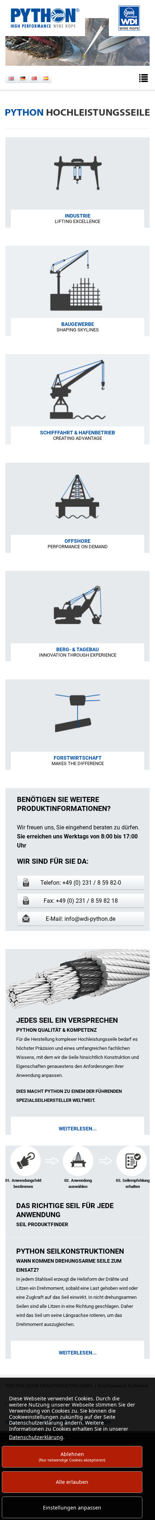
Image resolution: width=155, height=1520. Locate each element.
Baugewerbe (77, 324)
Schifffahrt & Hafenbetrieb (77, 432)
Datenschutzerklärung (36, 1437)
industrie (77, 216)
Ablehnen (72, 1457)
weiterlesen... (78, 1129)
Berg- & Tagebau (77, 649)
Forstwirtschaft (78, 758)
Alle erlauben (72, 1481)
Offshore (77, 541)
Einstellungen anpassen (72, 1507)
